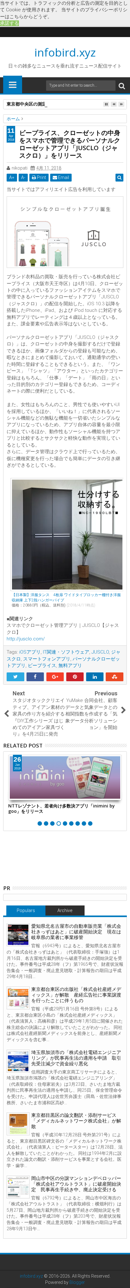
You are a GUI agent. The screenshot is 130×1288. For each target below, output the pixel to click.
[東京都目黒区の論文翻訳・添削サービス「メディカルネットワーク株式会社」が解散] (18, 1124)
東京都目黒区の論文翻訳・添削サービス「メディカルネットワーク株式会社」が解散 (76, 1120)
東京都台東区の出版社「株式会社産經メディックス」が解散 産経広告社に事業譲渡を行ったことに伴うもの (76, 994)
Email (63, 177)
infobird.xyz (65, 52)
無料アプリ (70, 665)
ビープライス (42, 665)
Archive (64, 910)
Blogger (77, 1282)
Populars (26, 910)
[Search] (122, 85)
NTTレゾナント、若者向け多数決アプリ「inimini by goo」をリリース (61, 808)
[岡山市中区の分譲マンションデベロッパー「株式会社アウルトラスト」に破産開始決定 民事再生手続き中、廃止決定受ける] (18, 1187)
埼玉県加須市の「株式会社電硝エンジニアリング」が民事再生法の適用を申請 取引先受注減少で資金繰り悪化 (76, 1058)
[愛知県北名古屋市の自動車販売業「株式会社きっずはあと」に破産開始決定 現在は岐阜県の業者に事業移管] (18, 935)
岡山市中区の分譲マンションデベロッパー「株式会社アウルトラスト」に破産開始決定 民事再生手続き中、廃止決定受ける (76, 1184)
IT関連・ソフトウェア (66, 652)
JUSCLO (100, 652)
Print (41, 177)
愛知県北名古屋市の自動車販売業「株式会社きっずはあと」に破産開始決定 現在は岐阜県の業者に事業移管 (76, 931)
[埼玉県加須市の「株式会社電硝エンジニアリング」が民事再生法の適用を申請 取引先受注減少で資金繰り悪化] (18, 1061)
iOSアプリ (30, 652)
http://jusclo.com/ (26, 639)
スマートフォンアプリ (46, 659)
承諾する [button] (9, 23)
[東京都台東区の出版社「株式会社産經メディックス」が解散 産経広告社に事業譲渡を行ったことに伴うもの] (18, 998)
